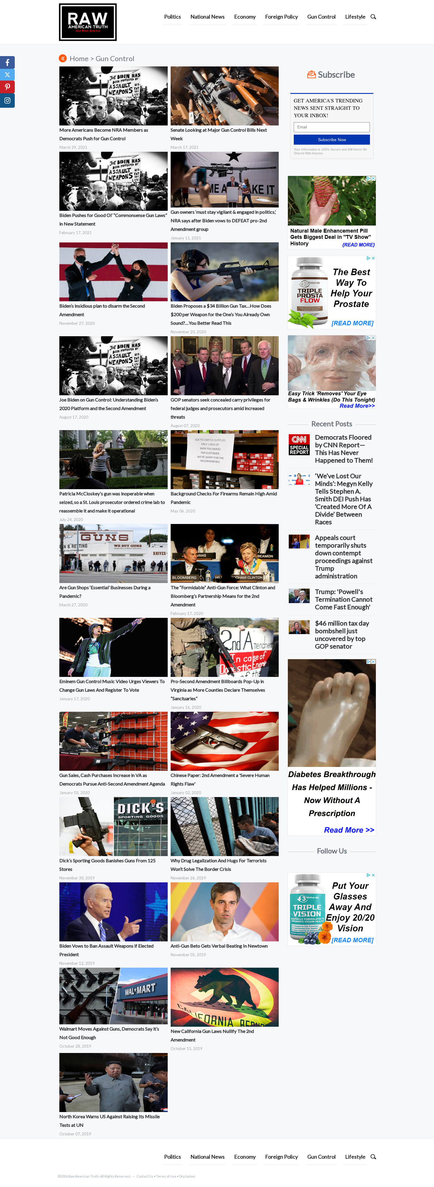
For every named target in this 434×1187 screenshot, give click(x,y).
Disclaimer (187, 1176)
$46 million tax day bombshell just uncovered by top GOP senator (342, 634)
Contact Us (144, 1176)
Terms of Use (166, 1176)
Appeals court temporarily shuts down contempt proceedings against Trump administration (344, 556)
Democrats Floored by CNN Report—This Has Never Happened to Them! (344, 448)
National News (207, 16)
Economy (245, 16)
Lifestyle (355, 16)
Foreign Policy (281, 16)
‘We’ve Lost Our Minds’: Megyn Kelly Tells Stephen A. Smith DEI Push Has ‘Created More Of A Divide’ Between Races (344, 499)
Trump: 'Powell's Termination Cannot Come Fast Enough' (344, 599)
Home (79, 58)
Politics (172, 16)
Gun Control (321, 16)
